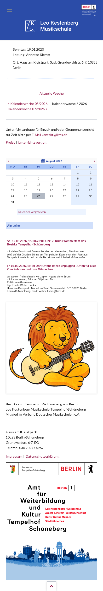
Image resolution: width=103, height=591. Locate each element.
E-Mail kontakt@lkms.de (49, 135)
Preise (10, 142)
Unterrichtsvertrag (32, 142)
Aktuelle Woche (52, 93)
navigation (9, 9)
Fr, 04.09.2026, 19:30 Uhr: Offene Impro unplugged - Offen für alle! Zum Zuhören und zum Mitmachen (51, 267)
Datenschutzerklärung (42, 456)
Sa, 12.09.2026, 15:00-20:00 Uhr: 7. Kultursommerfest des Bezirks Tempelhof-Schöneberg (46, 242)
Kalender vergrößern (32, 212)
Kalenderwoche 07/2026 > (28, 109)
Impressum (14, 456)
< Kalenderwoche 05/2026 (27, 104)
